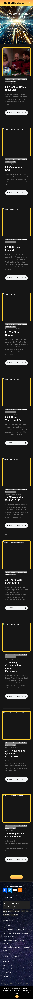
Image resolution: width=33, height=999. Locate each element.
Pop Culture (17, 911)
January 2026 (7, 965)
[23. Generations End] (16, 142)
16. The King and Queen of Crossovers (15, 753)
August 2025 (7, 973)
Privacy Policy (25, 984)
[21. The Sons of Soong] (16, 307)
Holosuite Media (13, 3)
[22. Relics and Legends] (16, 222)
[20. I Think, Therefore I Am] (16, 392)
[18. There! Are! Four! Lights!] (16, 555)
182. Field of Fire (9, 926)
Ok (17, 996)
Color (27, 911)
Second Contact (14, 914)
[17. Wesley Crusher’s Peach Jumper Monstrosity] (16, 637)
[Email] (15, 890)
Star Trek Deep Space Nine (12, 904)
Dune (5, 911)
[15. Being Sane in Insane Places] (16, 808)
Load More (16, 877)
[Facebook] (5, 890)
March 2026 (7, 961)
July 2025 (6, 976)
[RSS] (20, 890)
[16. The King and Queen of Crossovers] (16, 725)
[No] (31, 992)
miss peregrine (6, 914)
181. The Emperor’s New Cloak (14, 929)
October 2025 (7, 969)
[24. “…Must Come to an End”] (16, 62)
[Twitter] (10, 890)
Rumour (23, 911)
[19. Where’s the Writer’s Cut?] (16, 472)
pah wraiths (10, 911)
